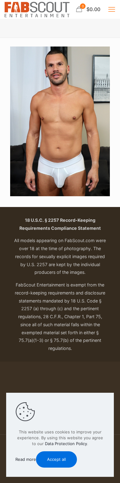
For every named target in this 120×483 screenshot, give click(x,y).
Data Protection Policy (66, 443)
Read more (25, 459)
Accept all (56, 459)
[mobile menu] (111, 9)
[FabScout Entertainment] (37, 9)
